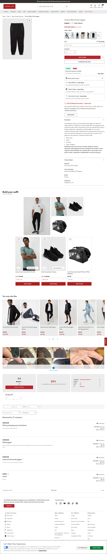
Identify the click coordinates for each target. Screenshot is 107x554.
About (56, 515)
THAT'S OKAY (97, 548)
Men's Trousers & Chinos (17, 16)
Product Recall (10, 533)
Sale (89, 539)
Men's (8, 16)
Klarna (72, 530)
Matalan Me (10, 530)
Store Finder (9, 515)
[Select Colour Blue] (72, 35)
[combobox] (84, 45)
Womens (90, 515)
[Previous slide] (49, 339)
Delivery (9, 524)
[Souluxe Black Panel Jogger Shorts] (68, 312)
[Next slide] (57, 339)
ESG (56, 530)
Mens (89, 518)
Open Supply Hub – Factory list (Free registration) (62, 533)
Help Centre (9, 518)
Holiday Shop (91, 530)
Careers (56, 518)
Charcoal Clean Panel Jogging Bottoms (29, 328)
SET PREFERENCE (82, 548)
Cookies (73, 515)
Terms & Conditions (75, 524)
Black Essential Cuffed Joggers (48, 327)
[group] (5, 333)
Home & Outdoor (91, 527)
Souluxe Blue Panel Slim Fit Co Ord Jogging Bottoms (85, 328)
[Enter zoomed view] (29, 20)
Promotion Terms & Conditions (78, 521)
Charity (56, 527)
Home (4, 16)
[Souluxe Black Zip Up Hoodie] (11, 312)
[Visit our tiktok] (73, 503)
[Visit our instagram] (60, 503)
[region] (53, 547)
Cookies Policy (43, 550)
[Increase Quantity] (74, 52)
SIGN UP (9, 506)
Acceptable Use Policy (76, 536)
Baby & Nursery (91, 524)
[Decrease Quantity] (66, 52)
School (89, 533)
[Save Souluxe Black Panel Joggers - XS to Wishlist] (103, 57)
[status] (70, 52)
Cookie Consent (10, 536)
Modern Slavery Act (59, 521)
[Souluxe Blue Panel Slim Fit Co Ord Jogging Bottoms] (87, 312)
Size (65, 41)
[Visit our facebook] (68, 503)
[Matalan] (9, 6)
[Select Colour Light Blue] (66, 35)
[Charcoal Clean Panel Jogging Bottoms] (30, 312)
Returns (8, 527)
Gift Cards (9, 521)
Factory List (57, 537)
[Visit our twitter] (56, 503)
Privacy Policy (74, 527)
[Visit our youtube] (64, 503)
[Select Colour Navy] (77, 35)
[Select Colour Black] (93, 35)
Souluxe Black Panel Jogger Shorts (66, 328)
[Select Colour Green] (88, 35)
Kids (89, 521)
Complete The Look (84, 62)
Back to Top (53, 490)
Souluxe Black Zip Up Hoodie (10, 327)
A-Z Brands (90, 536)
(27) (72, 23)
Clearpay (73, 533)
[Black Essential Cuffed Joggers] (49, 312)
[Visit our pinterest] (77, 503)
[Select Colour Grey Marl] (82, 35)
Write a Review (78, 23)
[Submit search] (66, 6)
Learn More (81, 82)
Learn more (101, 73)
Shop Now (70, 115)
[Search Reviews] (19, 412)
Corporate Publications (60, 524)
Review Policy (74, 518)
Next (103, 490)
